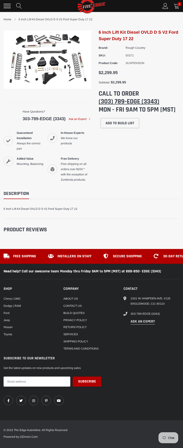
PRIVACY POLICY (75, 320)
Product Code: (108, 63)
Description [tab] (16, 194)
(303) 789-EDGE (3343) (129, 101)
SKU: (102, 55)
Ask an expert (143, 321)
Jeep (7, 320)
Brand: (103, 47)
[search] (19, 6)
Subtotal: (104, 82)
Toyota (8, 334)
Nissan (8, 327)
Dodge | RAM (12, 306)
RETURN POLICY (75, 327)
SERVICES (70, 334)
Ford (7, 313)
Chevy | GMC (12, 298)
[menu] (7, 6)
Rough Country (135, 47)
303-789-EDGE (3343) (44, 118)
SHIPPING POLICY (75, 341)
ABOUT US (70, 298)
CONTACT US (72, 306)
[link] (8, 400)
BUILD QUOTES (74, 313)
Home (7, 19)
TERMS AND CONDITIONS (81, 348)
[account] (165, 6)
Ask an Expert (78, 119)
